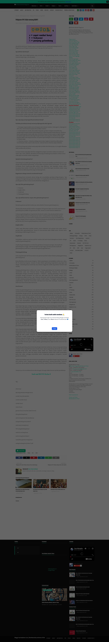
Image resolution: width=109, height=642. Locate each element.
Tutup (54, 328)
